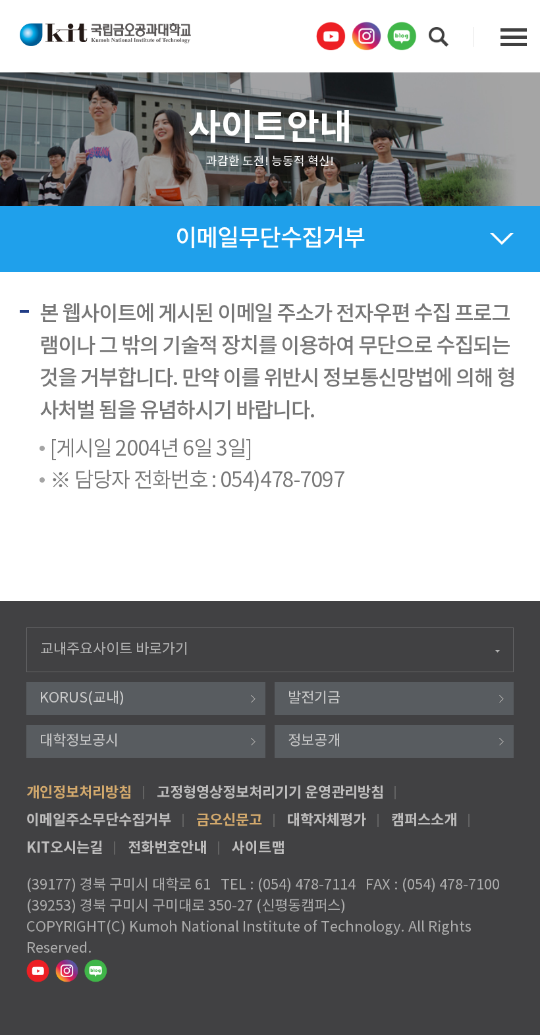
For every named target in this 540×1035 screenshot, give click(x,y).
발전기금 (314, 698)
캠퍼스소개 (424, 820)
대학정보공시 (79, 741)
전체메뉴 (513, 37)
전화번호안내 (167, 848)
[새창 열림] (332, 36)
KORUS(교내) (82, 698)
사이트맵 (258, 848)
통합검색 (438, 37)
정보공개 (314, 741)
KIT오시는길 (64, 848)
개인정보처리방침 (79, 792)
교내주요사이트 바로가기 (114, 649)
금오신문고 (229, 820)
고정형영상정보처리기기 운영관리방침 (270, 792)
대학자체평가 (326, 820)
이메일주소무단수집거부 (98, 820)
